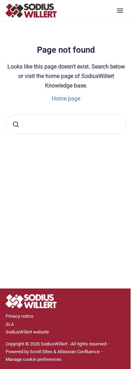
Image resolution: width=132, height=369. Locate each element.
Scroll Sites (41, 351)
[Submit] (15, 124)
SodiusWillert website (27, 332)
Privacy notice (19, 316)
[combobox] (66, 124)
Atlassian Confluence (78, 351)
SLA (10, 324)
